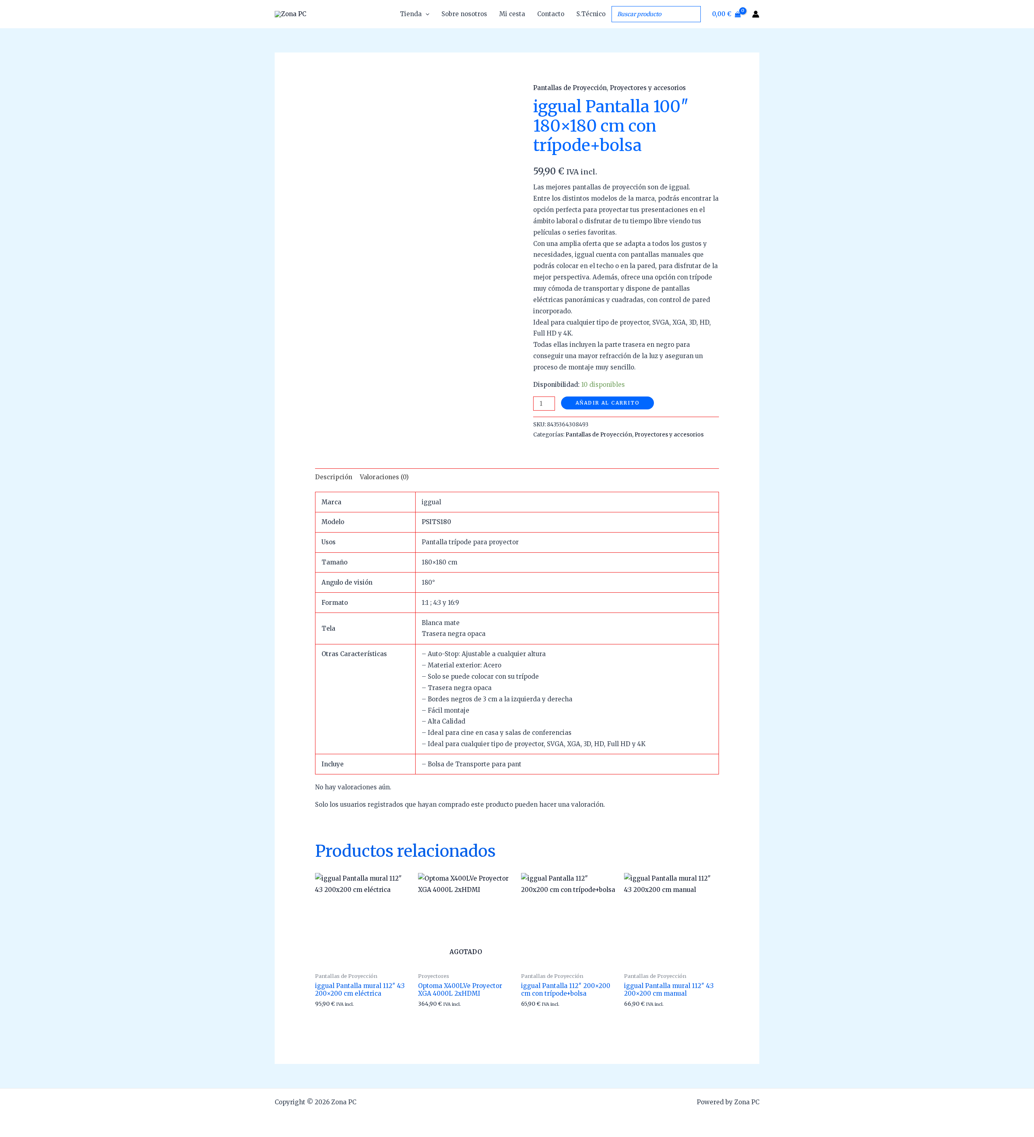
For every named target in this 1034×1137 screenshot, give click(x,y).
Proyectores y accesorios (648, 88)
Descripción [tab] (333, 477)
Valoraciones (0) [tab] (384, 477)
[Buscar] (692, 14)
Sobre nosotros (464, 14)
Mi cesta (512, 14)
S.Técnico (590, 14)
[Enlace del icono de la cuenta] (755, 14)
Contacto (550, 14)
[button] (425, 14)
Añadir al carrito (608, 403)
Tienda (411, 14)
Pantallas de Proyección (570, 88)
